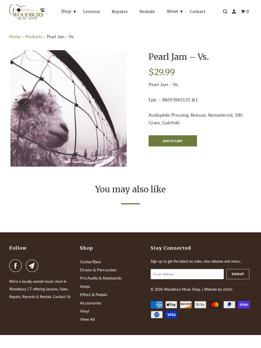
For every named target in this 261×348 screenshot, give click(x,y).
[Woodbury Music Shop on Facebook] (16, 265)
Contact (197, 11)
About (172, 11)
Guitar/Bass (90, 261)
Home (15, 36)
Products (33, 36)
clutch (227, 289)
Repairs (120, 11)
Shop (66, 11)
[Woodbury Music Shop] (27, 11)
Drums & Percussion (98, 269)
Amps (85, 286)
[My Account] (234, 11)
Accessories (90, 302)
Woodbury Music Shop (182, 289)
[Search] (225, 11)
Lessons (91, 11)
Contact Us (62, 297)
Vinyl (84, 311)
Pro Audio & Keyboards (101, 277)
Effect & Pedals (93, 294)
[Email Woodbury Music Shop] (33, 265)
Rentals (147, 11)
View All (87, 319)
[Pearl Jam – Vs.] (68, 108)
